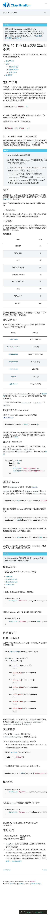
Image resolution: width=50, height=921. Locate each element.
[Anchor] (11, 49)
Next (44, 870)
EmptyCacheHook (11, 582)
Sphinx (12, 883)
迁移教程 (8, 38)
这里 (16, 437)
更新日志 (18, 38)
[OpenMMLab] (16, 4)
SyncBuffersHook (11, 579)
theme (21, 883)
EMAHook (9, 576)
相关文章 (6, 199)
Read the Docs (36, 883)
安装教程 (38, 36)
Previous (7, 870)
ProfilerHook (10, 585)
